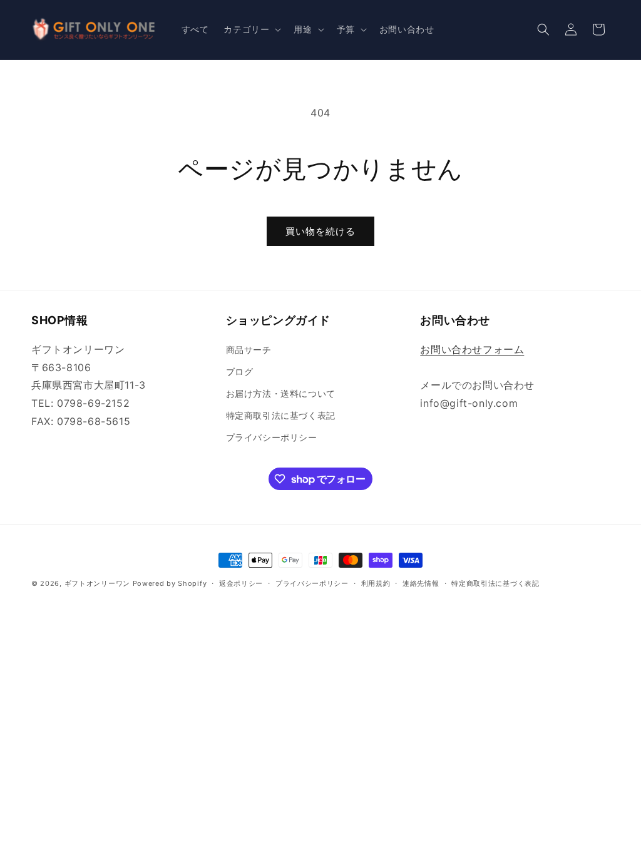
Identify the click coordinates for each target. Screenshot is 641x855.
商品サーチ (249, 349)
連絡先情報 (421, 583)
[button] (251, 29)
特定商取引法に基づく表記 (281, 415)
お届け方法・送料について (281, 393)
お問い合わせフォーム (472, 349)
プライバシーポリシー (271, 437)
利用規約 (376, 583)
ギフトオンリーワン (97, 583)
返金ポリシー (241, 583)
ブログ (240, 371)
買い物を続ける (320, 231)
